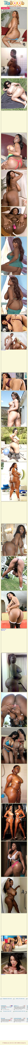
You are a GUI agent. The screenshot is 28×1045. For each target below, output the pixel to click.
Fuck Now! (22, 8)
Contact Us (23, 1042)
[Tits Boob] (14, 3)
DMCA (18, 1042)
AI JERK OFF (14, 8)
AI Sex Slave (5, 8)
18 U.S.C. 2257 (13, 1042)
